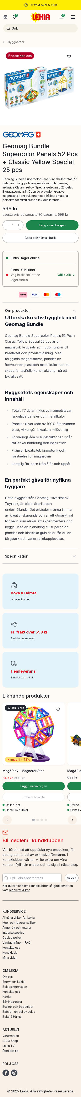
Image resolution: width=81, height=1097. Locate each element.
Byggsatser (16, 42)
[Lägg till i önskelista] (69, 56)
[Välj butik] (5, 17)
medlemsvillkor (19, 890)
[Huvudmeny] (73, 17)
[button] (61, 17)
